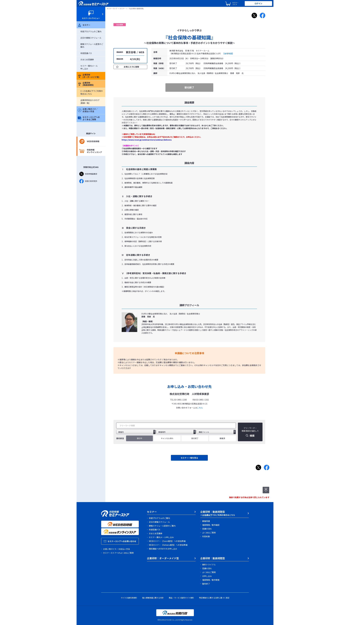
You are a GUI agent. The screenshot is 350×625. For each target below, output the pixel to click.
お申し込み (207, 576)
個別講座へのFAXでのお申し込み (163, 548)
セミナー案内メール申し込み (161, 537)
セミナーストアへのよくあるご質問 (91, 118)
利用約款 (206, 536)
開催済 (222, 438)
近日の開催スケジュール (90, 37)
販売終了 (206, 583)
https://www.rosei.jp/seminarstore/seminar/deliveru (147, 140)
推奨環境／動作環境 (210, 580)
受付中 (139, 438)
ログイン (258, 3)
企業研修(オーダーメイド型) (91, 75)
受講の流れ (207, 528)
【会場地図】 (228, 53)
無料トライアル (209, 564)
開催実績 (206, 521)
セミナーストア (112, 8)
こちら (200, 407)
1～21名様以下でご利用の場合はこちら (91, 92)
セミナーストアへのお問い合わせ (122, 541)
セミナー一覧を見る (189, 457)
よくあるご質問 (209, 532)
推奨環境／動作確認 (210, 525)
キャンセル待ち (167, 438)
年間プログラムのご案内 (90, 31)
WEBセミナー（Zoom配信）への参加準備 (167, 541)
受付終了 (194, 438)
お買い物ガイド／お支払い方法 (90, 110)
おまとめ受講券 (87, 59)
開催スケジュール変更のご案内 (162, 525)
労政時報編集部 (91, 174)
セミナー (86, 25)
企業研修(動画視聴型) (88, 83)
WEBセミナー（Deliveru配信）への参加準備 (168, 545)
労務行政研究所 (91, 181)
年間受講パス (86, 53)
